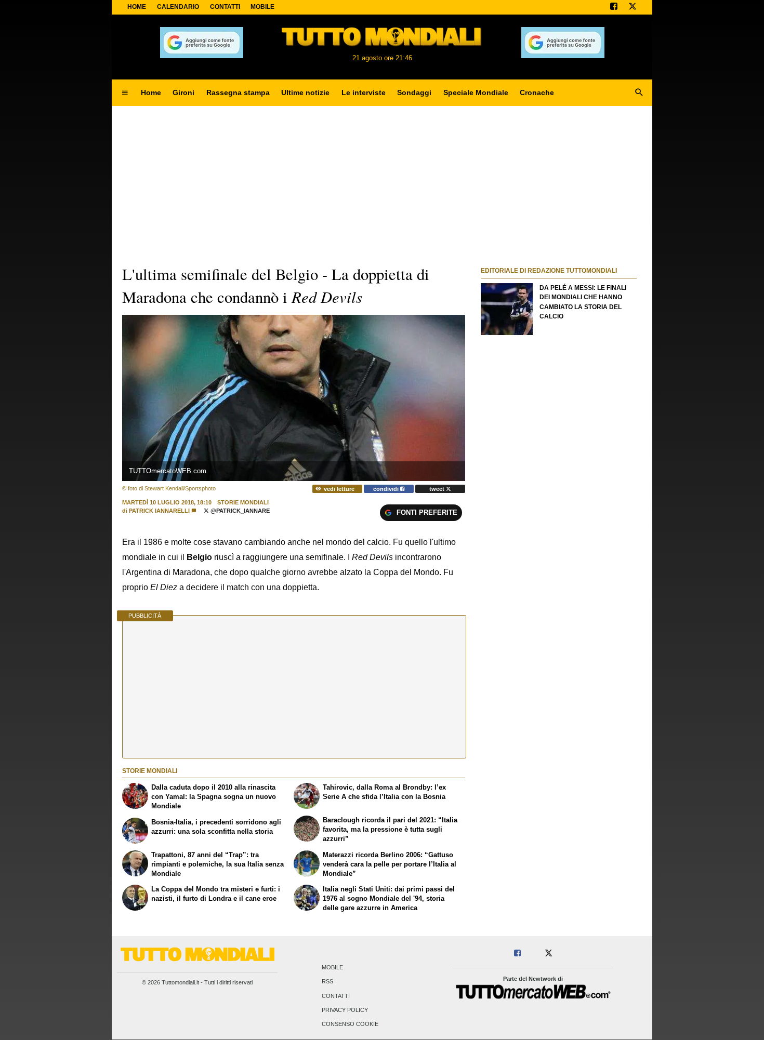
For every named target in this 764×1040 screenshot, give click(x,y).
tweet (437, 489)
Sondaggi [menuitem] (414, 92)
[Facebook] (614, 7)
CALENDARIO (178, 7)
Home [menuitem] (151, 92)
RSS (327, 982)
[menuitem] (125, 93)
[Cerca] (639, 93)
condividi (386, 489)
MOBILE (262, 7)
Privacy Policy (345, 1010)
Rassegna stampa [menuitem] (238, 92)
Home (136, 7)
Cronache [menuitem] (537, 92)
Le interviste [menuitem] (363, 92)
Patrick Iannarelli (159, 511)
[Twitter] (632, 7)
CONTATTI (225, 7)
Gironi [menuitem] (183, 92)
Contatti (336, 996)
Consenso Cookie (350, 1024)
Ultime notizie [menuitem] (305, 92)
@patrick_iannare (239, 511)
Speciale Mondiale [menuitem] (475, 92)
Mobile (332, 968)
